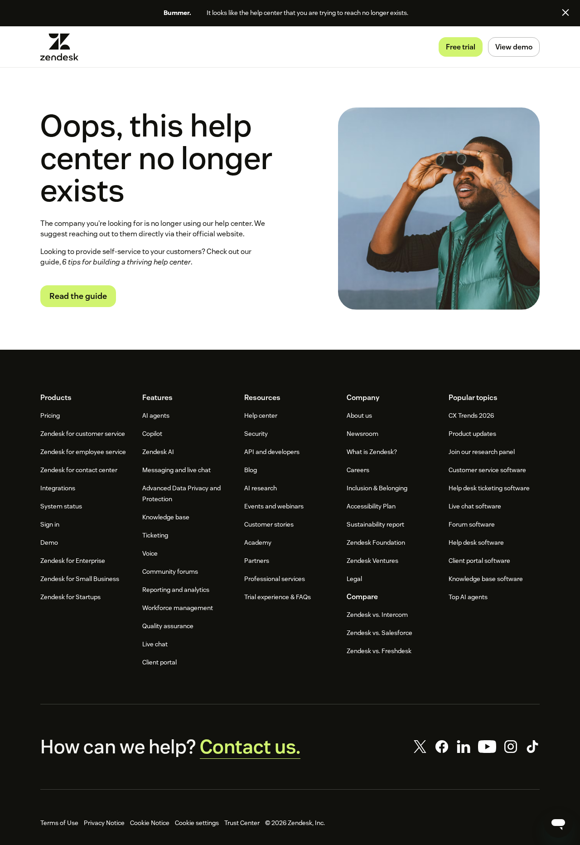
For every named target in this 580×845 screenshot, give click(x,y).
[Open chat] (558, 823)
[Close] (565, 12)
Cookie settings (197, 823)
